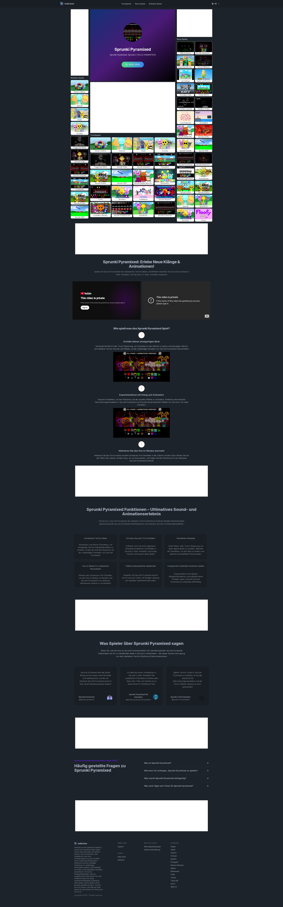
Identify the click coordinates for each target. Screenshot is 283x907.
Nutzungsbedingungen (152, 847)
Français (174, 856)
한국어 (173, 884)
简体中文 (174, 887)
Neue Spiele (140, 4)
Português (174, 862)
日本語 (173, 850)
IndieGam (121, 860)
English (173, 847)
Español (173, 859)
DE (216, 4)
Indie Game (122, 857)
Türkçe (173, 877)
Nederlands (175, 871)
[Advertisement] (79, 42)
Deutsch (174, 853)
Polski (173, 874)
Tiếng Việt (174, 881)
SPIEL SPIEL (134, 64)
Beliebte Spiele (155, 4)
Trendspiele (126, 4)
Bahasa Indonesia (177, 865)
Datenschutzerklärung (152, 850)
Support (120, 847)
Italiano (173, 868)
